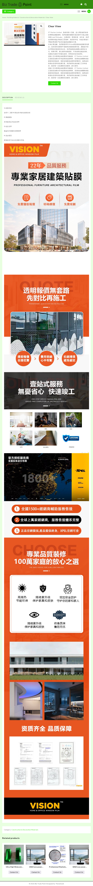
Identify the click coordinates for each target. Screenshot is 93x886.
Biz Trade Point (40, 884)
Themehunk (60, 884)
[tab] (8, 97)
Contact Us (54, 83)
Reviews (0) (19, 97)
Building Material (13, 17)
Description (7, 97)
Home (4, 17)
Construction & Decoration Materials (32, 17)
